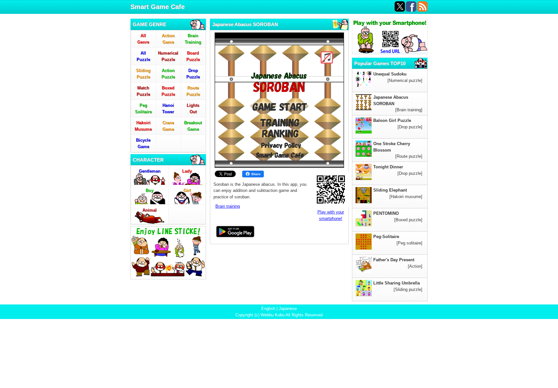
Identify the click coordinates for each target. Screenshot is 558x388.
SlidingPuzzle (143, 73)
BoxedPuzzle (168, 91)
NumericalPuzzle (168, 56)
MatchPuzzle (143, 91)
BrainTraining (193, 39)
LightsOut (193, 108)
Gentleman (149, 171)
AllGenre (143, 39)
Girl (187, 190)
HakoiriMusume (143, 126)
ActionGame (168, 39)
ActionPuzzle (168, 73)
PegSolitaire (143, 108)
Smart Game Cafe (157, 6)
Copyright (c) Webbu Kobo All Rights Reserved (279, 315)
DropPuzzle (193, 73)
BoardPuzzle (193, 56)
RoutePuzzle (193, 91)
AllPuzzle (143, 56)
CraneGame (168, 126)
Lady (187, 171)
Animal (149, 210)
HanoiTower (168, 108)
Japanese (288, 308)
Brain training (227, 206)
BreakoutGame (193, 126)
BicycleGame (143, 143)
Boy (149, 190)
